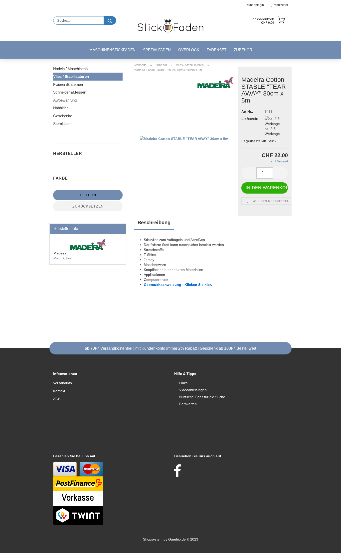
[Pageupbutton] (327, 545)
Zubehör (243, 50)
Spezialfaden (157, 50)
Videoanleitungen (193, 390)
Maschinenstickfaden (112, 50)
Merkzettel (280, 5)
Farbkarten (188, 404)
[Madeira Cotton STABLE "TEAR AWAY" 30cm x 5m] (184, 138)
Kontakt (59, 391)
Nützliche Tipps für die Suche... (203, 397)
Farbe (61, 178)
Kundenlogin (254, 5)
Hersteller (68, 153)
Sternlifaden (62, 123)
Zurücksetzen (88, 206)
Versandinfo (62, 383)
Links (183, 383)
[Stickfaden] (170, 25)
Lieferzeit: (249, 119)
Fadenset (216, 50)
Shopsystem (153, 539)
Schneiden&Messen (69, 92)
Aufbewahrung (65, 100)
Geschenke (62, 116)
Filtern (88, 195)
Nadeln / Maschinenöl (70, 69)
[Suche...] (110, 20)
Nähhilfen (60, 108)
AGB (56, 399)
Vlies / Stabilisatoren (71, 76)
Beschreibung (154, 222)
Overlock (188, 50)
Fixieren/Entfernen (68, 84)
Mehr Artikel (62, 258)
